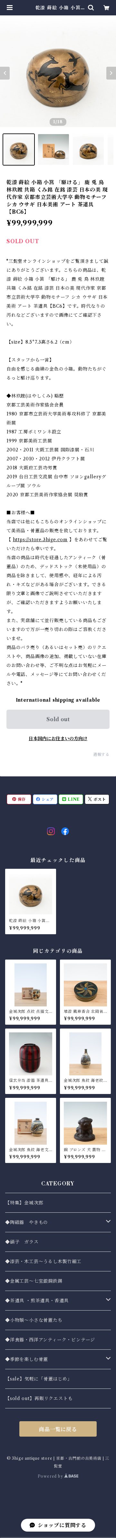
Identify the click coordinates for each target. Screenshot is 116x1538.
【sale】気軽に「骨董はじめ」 (38, 1379)
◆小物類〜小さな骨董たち (34, 1320)
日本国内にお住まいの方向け (58, 738)
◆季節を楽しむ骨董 (26, 1359)
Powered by (51, 1476)
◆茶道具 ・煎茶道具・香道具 (37, 1300)
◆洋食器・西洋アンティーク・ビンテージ (50, 1340)
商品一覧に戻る (58, 1429)
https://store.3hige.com (40, 540)
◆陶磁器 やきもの (26, 1222)
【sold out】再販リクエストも (38, 1398)
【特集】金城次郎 (24, 1203)
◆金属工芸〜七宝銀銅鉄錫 (34, 1281)
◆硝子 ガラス (22, 1242)
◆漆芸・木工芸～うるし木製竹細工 (43, 1261)
